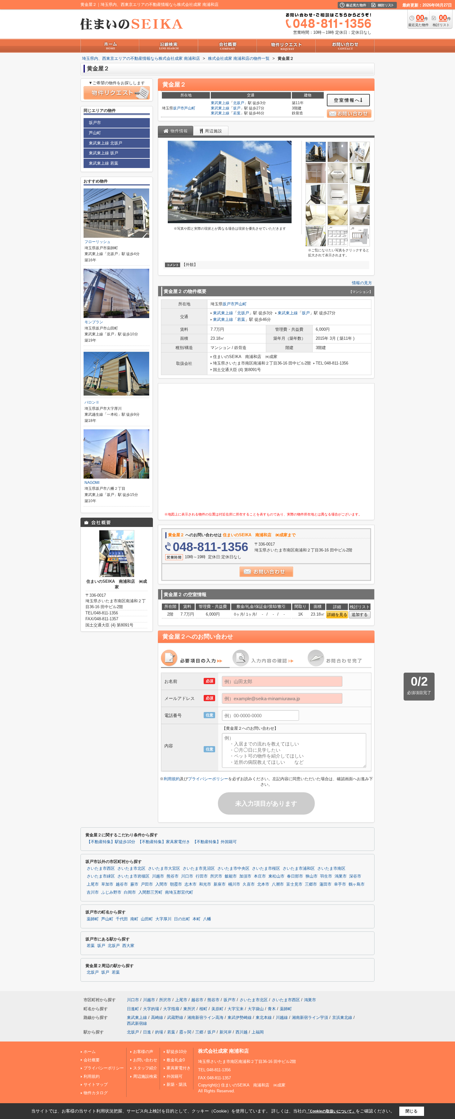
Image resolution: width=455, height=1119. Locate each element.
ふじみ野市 (111, 892)
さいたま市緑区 (101, 876)
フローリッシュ (97, 242)
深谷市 (355, 876)
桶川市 (234, 884)
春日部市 (295, 876)
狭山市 (312, 876)
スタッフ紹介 (145, 1068)
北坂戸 (238, 103)
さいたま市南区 (331, 868)
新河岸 (225, 1032)
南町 (134, 919)
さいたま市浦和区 (299, 868)
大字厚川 (163, 919)
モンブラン (93, 322)
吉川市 (93, 892)
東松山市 (276, 876)
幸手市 (340, 884)
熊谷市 (173, 876)
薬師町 (93, 919)
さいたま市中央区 (233, 868)
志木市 (190, 884)
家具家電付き (179, 1068)
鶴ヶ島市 (357, 884)
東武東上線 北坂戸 (105, 143)
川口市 (187, 876)
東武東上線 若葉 (103, 163)
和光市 (205, 884)
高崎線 (157, 1017)
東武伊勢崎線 (240, 1017)
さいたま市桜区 (266, 868)
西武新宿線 (137, 1023)
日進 (147, 1032)
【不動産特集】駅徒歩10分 (111, 842)
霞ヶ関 (185, 1032)
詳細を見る (337, 614)
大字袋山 (256, 1008)
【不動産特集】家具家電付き (164, 842)
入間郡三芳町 (150, 892)
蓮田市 (325, 884)
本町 (197, 919)
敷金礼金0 (176, 1060)
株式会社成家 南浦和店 (223, 1051)
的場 (159, 1032)
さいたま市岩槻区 (133, 876)
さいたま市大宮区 (164, 868)
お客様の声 (143, 1051)
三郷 (199, 1032)
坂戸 (236, 108)
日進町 (133, 1008)
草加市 (107, 884)
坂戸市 (178, 108)
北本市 (263, 884)
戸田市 (147, 884)
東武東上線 (220, 103)
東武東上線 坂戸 (103, 153)
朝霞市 (176, 884)
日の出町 (182, 919)
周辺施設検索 (145, 1076)
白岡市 (130, 892)
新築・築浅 (177, 1084)
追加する (360, 614)
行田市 (202, 876)
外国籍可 (175, 1076)
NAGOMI (91, 482)
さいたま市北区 (131, 868)
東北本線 (264, 1017)
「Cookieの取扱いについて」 (331, 1111)
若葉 (236, 113)
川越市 (158, 876)
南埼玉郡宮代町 (179, 892)
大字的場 (151, 1008)
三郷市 (311, 884)
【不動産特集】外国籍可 (215, 842)
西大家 (128, 946)
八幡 (207, 919)
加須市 (245, 876)
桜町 (203, 1008)
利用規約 (172, 778)
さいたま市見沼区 (199, 868)
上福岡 (258, 1032)
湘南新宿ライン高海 (205, 1017)
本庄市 (260, 876)
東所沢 (189, 1008)
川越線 (282, 1017)
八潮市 (278, 884)
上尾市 (93, 884)
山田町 (147, 919)
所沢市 (216, 876)
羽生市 (326, 876)
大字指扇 (171, 1008)
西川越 (242, 1032)
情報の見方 (362, 283)
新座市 (220, 884)
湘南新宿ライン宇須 (310, 1017)
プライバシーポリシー (208, 778)
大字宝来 (236, 1008)
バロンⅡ (91, 402)
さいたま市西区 (101, 868)
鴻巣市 (341, 876)
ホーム (90, 1051)
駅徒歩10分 (177, 1051)
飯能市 (231, 876)
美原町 (217, 1008)
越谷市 (122, 884)
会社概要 (92, 1060)
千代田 (122, 919)
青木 (272, 1008)
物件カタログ (96, 1092)
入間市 (161, 884)
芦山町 (189, 108)
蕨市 (134, 884)
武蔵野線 (175, 1017)
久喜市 (249, 884)
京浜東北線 (342, 1017)
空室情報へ (347, 100)
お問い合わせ (145, 1060)
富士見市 (294, 884)
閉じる (411, 1111)
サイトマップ (96, 1084)
